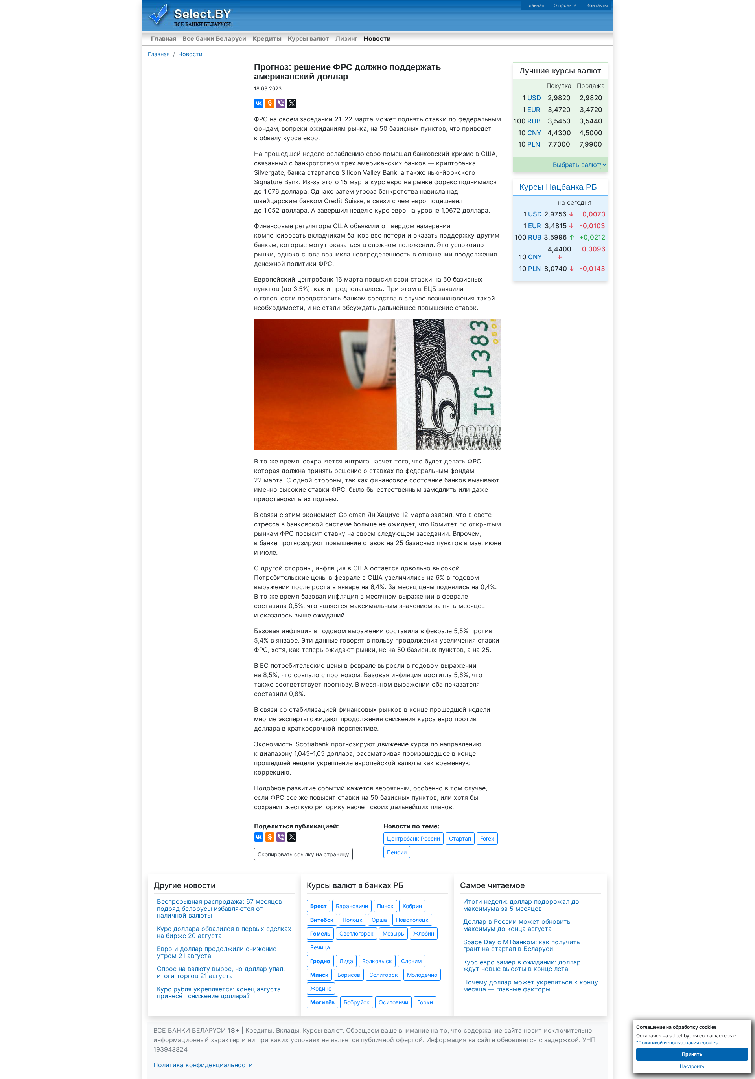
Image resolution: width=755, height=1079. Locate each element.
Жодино (320, 988)
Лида (346, 961)
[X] (291, 103)
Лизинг (346, 38)
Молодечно (422, 974)
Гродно (320, 961)
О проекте (565, 5)
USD (534, 98)
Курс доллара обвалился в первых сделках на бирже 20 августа (224, 932)
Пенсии (397, 852)
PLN (533, 144)
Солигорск (383, 974)
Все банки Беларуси (214, 38)
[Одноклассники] (269, 103)
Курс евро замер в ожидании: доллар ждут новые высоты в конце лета (522, 965)
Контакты (597, 5)
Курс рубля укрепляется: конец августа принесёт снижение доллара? (219, 992)
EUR (533, 110)
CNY (534, 133)
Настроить (692, 1066)
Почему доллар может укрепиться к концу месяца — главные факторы (530, 985)
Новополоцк (412, 919)
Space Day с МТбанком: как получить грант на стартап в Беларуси (521, 945)
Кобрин (412, 906)
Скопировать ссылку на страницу (303, 854)
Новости (377, 38)
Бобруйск (357, 1002)
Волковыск (377, 961)
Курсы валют (308, 38)
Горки (425, 1002)
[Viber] (280, 103)
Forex (487, 838)
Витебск (321, 919)
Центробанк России (413, 838)
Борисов (348, 974)
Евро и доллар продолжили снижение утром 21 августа (216, 952)
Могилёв (322, 1002)
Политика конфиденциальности (203, 1065)
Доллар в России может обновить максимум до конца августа (517, 925)
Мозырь (393, 933)
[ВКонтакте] (258, 103)
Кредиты (267, 38)
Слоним (411, 961)
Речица (320, 947)
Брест (318, 906)
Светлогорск (356, 933)
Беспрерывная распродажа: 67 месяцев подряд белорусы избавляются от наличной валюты (219, 908)
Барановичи (352, 906)
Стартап (460, 838)
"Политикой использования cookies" (677, 1043)
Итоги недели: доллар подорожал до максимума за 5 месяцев (521, 905)
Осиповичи (393, 1002)
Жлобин (423, 933)
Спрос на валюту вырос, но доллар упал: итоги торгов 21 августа (221, 972)
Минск (319, 974)
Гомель (320, 933)
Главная (535, 5)
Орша (379, 919)
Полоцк (353, 919)
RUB (534, 121)
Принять (692, 1054)
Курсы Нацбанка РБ (558, 186)
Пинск (385, 906)
